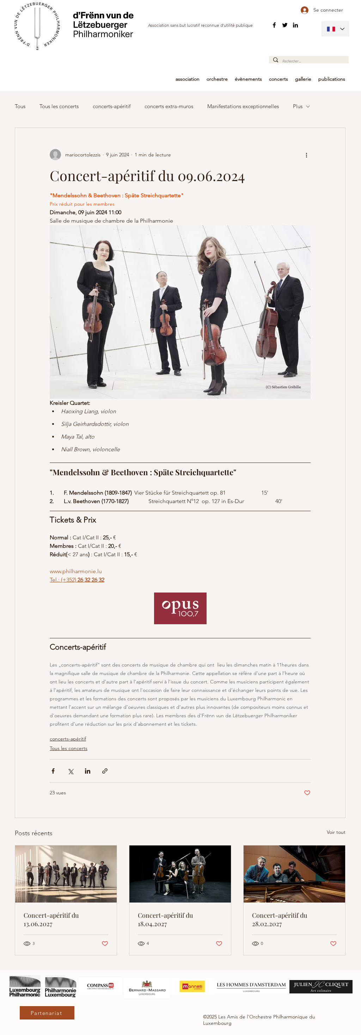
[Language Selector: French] (335, 28)
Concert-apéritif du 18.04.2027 (165, 919)
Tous (20, 106)
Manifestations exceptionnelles (243, 106)
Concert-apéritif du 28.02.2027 (279, 919)
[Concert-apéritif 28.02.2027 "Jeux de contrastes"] (294, 874)
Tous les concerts (59, 106)
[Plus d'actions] (306, 154)
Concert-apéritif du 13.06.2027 (51, 919)
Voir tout (336, 832)
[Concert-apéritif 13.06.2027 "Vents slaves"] (66, 874)
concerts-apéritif (111, 106)
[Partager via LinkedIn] (87, 771)
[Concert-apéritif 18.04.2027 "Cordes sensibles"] (180, 874)
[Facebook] (274, 25)
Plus (297, 106)
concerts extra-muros (169, 106)
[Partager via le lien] (105, 771)
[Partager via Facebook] (53, 771)
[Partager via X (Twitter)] (70, 771)
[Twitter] (284, 25)
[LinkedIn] (295, 25)
